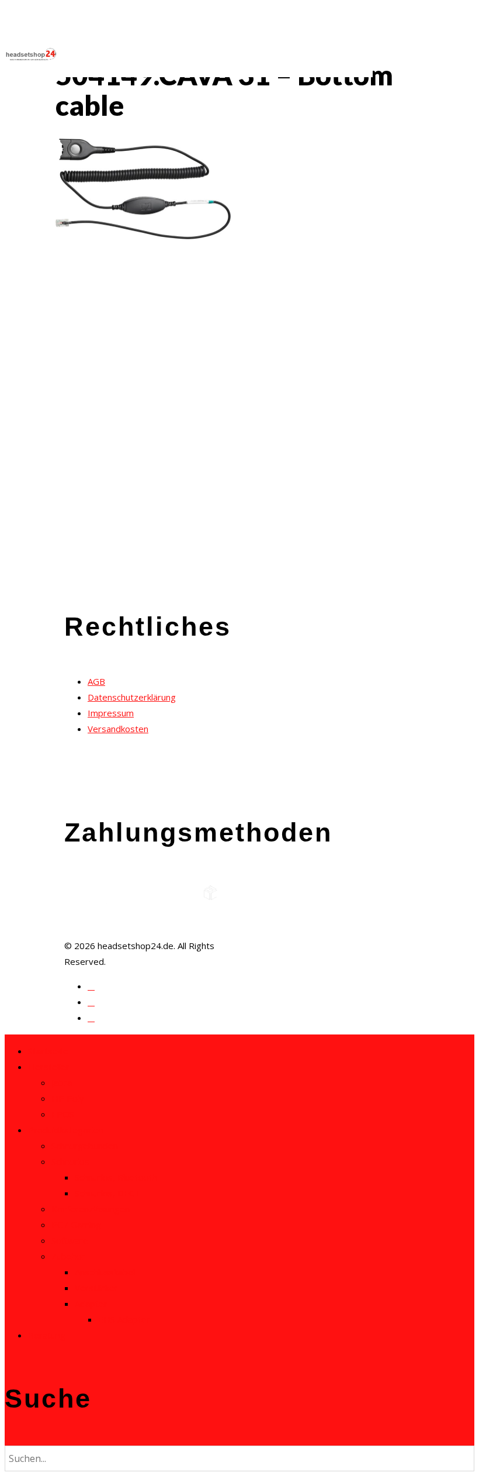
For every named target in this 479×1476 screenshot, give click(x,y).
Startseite (48, 1051)
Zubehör (68, 1256)
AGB (96, 681)
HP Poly (67, 1098)
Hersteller (49, 1066)
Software (69, 1240)
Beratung (46, 1335)
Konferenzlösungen (90, 1209)
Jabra (61, 1082)
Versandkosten (118, 728)
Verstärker (96, 1288)
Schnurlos (70, 1161)
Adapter (91, 1303)
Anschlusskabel (105, 1272)
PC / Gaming (76, 1224)
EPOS (62, 1114)
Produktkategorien (65, 1130)
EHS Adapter (124, 1319)
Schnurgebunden (84, 1145)
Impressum (111, 713)
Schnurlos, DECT (107, 1193)
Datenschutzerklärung (132, 697)
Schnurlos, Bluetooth (116, 1177)
